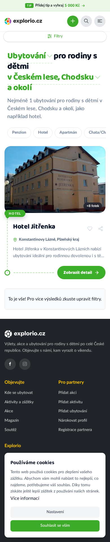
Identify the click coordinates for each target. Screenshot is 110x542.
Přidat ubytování (72, 411)
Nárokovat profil (72, 420)
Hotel (43, 133)
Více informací (24, 498)
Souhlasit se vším (55, 526)
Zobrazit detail (77, 272)
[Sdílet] (100, 229)
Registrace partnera (75, 430)
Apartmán (68, 133)
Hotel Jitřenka (34, 226)
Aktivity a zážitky (19, 402)
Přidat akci (67, 393)
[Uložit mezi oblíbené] (90, 229)
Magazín (12, 420)
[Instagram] (24, 364)
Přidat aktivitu (70, 402)
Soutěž (10, 430)
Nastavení (55, 512)
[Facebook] (10, 364)
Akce (9, 411)
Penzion (19, 133)
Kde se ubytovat (19, 393)
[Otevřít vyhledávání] (86, 21)
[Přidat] (72, 21)
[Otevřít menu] (99, 21)
